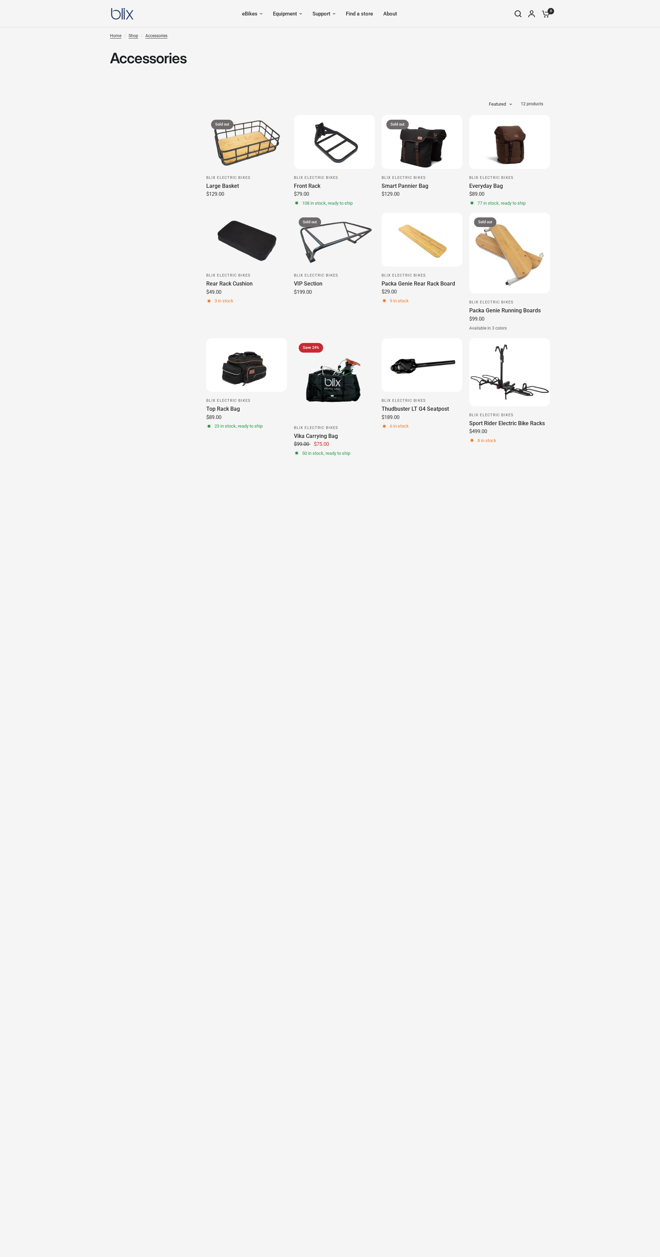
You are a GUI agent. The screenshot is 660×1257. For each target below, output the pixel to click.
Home (115, 35)
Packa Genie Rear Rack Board (418, 283)
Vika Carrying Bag (316, 436)
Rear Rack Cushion (229, 283)
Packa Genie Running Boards (505, 310)
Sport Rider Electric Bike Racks (507, 423)
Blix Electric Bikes (228, 177)
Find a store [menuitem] (359, 14)
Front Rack (307, 186)
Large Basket (222, 186)
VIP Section (308, 283)
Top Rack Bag (223, 409)
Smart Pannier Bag (405, 186)
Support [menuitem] (321, 14)
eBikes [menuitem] (249, 14)
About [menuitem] (390, 14)
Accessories (156, 35)
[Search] (518, 14)
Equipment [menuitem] (285, 14)
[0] (544, 14)
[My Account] (531, 14)
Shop (133, 35)
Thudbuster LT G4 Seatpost (415, 409)
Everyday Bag (486, 186)
